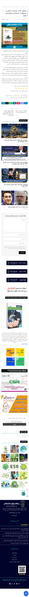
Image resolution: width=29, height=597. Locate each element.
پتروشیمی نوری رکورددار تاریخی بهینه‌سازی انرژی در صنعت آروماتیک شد (16, 140)
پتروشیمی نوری (24, 95)
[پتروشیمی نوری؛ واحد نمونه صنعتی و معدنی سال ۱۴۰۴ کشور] (14, 175)
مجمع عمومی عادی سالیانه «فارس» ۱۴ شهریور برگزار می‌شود (16, 540)
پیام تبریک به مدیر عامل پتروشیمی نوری (18, 207)
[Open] (26, 593)
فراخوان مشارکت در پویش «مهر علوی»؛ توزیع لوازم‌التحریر (16, 533)
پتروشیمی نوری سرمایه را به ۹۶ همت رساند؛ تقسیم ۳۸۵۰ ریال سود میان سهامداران (15, 163)
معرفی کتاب (3, 19)
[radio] (26, 88)
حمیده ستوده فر (8, 95)
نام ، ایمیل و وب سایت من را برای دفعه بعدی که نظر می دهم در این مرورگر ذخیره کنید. (15, 247)
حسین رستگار (16, 95)
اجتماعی (7, 19)
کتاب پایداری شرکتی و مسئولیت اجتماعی (19, 97)
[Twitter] (17, 584)
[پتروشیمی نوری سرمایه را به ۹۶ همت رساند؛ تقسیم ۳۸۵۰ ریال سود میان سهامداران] (14, 153)
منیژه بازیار (24, 19)
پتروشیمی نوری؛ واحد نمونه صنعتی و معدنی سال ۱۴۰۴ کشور (16, 185)
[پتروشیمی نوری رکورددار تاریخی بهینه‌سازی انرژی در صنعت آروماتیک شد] (14, 131)
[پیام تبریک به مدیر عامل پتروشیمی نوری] (14, 198)
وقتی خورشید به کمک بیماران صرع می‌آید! (19, 543)
